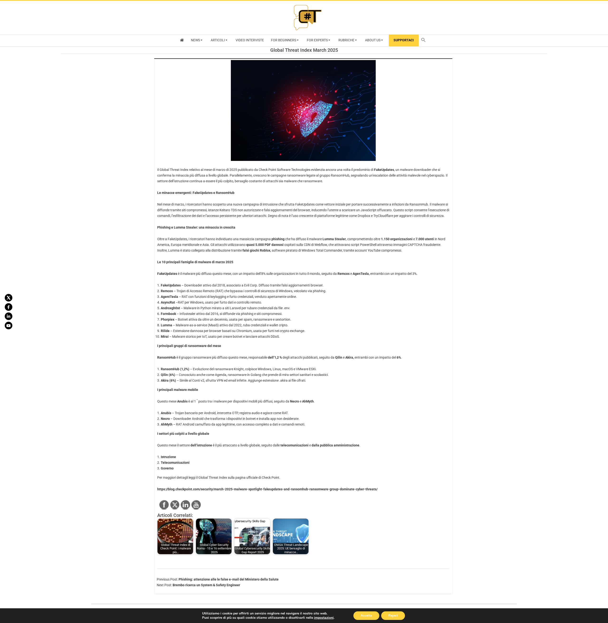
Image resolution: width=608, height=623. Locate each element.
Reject (393, 615)
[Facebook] (8, 307)
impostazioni (324, 618)
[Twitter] (8, 297)
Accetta (366, 615)
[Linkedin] (8, 316)
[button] (425, 40)
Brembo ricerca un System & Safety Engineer (206, 585)
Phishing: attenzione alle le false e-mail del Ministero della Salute (229, 579)
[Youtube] (8, 325)
